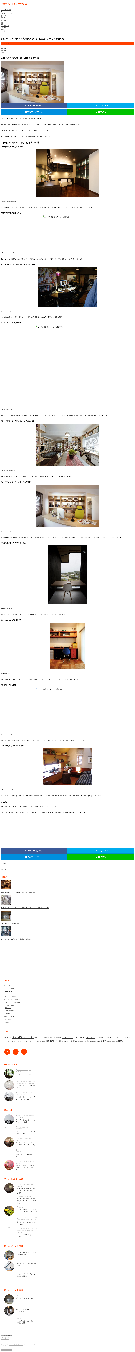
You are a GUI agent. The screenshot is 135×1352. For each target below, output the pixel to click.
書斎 (2, 22)
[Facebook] (24, 1052)
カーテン (82, 1037)
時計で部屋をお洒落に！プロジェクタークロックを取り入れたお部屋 (27, 1191)
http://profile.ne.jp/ (8, 734)
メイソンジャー (12, 1041)
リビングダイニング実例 (12, 1002)
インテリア (67, 1037)
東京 (76, 1041)
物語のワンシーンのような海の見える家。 (27, 1223)
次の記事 (3, 869)
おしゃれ (28, 1037)
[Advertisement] (15, 829)
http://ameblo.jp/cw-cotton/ (10, 311)
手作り (66, 1041)
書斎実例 (3, 48)
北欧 (47, 1041)
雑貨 (120, 1041)
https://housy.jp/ (8, 531)
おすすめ (36, 1037)
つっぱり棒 (47, 1037)
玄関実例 (8, 1019)
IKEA (20, 1037)
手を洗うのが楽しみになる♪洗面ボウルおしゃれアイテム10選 (27, 1210)
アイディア (54, 1037)
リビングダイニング (7, 13)
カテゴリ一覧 (5, 11)
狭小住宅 (95, 1041)
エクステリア (5, 26)
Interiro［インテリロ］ (15, 3)
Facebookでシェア (34, 106)
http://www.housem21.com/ (10, 252)
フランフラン (116, 1037)
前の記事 (3, 863)
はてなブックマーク (34, 112)
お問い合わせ (5, 1339)
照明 (91, 1041)
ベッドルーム (5, 19)
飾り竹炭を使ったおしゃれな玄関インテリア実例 (25, 1121)
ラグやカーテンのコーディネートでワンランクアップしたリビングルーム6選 (25, 908)
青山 (123, 1041)
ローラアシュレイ (36, 1041)
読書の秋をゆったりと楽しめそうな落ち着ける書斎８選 (18, 892)
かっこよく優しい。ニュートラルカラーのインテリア (25, 1098)
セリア (106, 1037)
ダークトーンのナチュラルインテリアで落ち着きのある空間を (25, 1144)
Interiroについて (6, 10)
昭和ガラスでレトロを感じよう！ (25, 1075)
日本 (69, 1041)
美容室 (103, 1041)
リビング (19, 1041)
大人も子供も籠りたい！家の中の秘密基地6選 (27, 1253)
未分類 (7, 1013)
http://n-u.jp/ (7, 673)
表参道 (108, 1041)
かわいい (40, 1037)
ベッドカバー (123, 1037)
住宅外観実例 (9, 1005)
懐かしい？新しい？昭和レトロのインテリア (25, 1310)
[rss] (7, 1052)
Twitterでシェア (100, 106)
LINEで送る (101, 112)
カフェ (76, 1037)
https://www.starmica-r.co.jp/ (11, 201)
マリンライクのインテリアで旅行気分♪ (25, 1087)
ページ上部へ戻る (6, 1335)
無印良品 (87, 1041)
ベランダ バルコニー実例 (12, 999)
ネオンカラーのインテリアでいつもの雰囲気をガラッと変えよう (25, 1167)
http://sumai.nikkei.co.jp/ (10, 470)
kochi (2, 52)
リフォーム (26, 1041)
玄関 (2, 29)
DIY (7, 985)
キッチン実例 (9, 988)
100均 (10, 1037)
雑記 (7, 1022)
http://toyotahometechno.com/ (11, 789)
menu (2, 8)
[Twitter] (16, 1052)
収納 (2, 24)
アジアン (59, 1037)
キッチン (3, 15)
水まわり (3, 17)
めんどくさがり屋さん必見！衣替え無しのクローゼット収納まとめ (27, 1201)
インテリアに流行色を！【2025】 (24, 1236)
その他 (3, 31)
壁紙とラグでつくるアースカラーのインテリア (25, 1132)
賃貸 (117, 1041)
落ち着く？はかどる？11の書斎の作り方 (27, 1264)
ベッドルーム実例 (10, 996)
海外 (82, 1041)
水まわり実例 (9, 1016)
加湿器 (43, 1041)
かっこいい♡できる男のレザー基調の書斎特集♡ (16, 939)
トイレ (110, 1038)
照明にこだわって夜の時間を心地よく (25, 1155)
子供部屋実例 (9, 1010)
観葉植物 (112, 1041)
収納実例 (8, 1008)
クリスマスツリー (99, 1037)
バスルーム (9, 993)
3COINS (6, 1037)
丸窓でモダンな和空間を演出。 (10, 923)
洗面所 (79, 1041)
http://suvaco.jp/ (8, 409)
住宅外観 (3, 27)
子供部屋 (3, 20)
